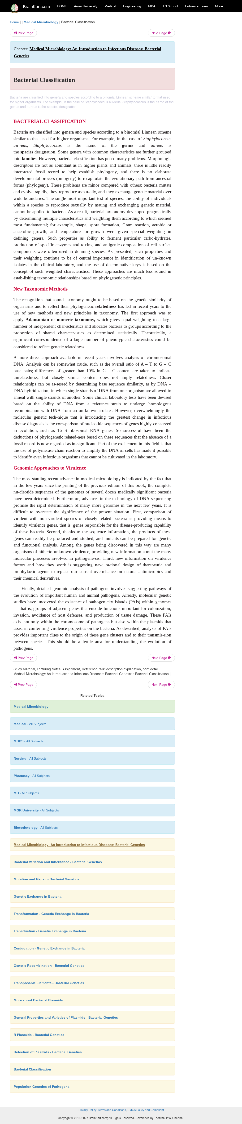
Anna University (85, 6)
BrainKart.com (36, 6)
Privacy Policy (87, 1110)
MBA (151, 6)
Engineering (132, 6)
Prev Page (25, 33)
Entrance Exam (196, 6)
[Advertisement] (207, 90)
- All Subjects (30, 724)
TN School (170, 6)
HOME (62, 6)
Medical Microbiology (41, 22)
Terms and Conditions (112, 1110)
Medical (110, 6)
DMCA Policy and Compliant (145, 1110)
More (219, 6)
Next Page (159, 33)
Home (14, 22)
